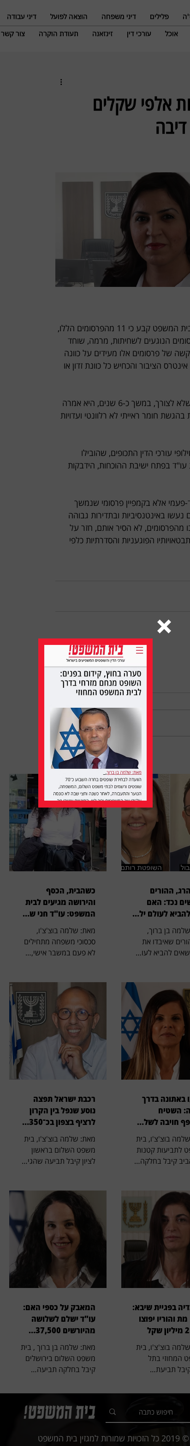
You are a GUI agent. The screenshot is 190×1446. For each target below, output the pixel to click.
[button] (164, 626)
